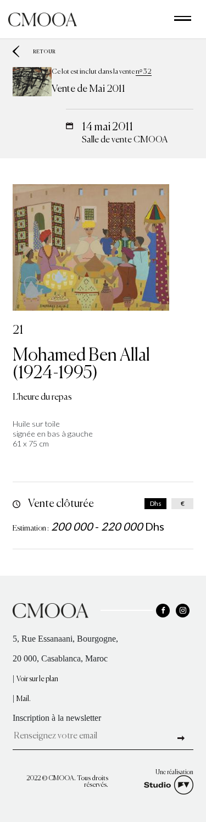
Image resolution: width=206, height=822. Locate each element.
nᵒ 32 (144, 71)
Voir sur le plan (37, 679)
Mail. (23, 699)
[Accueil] (42, 18)
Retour (44, 51)
